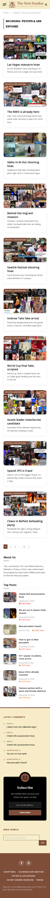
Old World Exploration (31, 872)
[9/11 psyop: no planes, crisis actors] (9, 659)
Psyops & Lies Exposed (15, 37)
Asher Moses (12, 750)
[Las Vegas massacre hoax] (25, 47)
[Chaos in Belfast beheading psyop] (25, 504)
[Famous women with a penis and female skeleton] (9, 691)
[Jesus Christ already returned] (9, 675)
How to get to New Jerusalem (28, 641)
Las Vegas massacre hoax (23, 64)
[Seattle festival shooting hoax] (25, 250)
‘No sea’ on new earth (17, 753)
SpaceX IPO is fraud (19, 471)
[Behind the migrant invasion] (25, 196)
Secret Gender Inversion (20, 880)
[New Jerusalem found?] (9, 629)
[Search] (45, 4)
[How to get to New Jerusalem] (9, 643)
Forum (39, 880)
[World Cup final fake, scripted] (25, 348)
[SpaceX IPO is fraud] (25, 453)
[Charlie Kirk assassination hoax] (9, 597)
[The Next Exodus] (26, 4)
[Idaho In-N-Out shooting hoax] (25, 145)
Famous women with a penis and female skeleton (32, 689)
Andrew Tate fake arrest (23, 318)
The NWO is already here (23, 112)
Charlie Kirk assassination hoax (21, 735)
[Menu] (4, 4)
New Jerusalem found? (30, 626)
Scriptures (10, 872)
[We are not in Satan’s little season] (9, 613)
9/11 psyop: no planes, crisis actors (30, 657)
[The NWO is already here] (25, 94)
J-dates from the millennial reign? (22, 727)
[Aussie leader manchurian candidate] (25, 402)
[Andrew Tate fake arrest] (25, 301)
